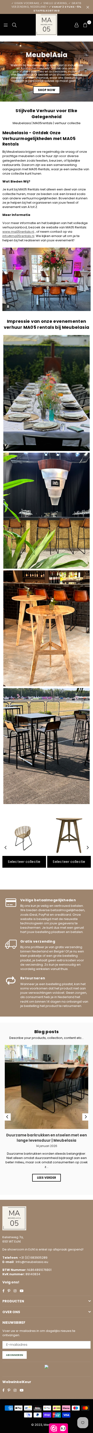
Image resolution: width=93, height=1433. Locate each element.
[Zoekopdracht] (14, 24)
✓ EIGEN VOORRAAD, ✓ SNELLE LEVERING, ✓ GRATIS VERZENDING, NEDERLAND (46, 6)
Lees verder (46, 1178)
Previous (5, 847)
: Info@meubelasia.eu (31, 1262)
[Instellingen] (76, 24)
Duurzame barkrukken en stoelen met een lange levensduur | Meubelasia (46, 1138)
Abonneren (14, 1355)
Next (87, 847)
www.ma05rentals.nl (18, 231)
